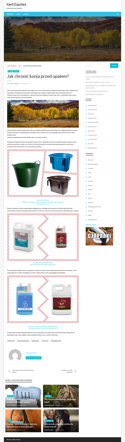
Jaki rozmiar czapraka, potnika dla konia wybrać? (58, 425)
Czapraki (48, 420)
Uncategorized (92, 219)
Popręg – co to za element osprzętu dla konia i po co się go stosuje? (22, 425)
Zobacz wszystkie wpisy (34, 358)
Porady (26, 14)
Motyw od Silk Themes (13, 439)
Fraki (89, 177)
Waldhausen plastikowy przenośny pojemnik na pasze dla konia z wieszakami (43, 202)
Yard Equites (16, 4)
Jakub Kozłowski (14, 83)
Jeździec (10, 14)
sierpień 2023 (92, 105)
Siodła (90, 215)
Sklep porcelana (91, 224)
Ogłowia (90, 202)
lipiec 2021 (91, 131)
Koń (18, 14)
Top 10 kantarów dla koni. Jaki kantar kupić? (60, 400)
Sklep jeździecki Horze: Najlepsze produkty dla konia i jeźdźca (21, 400)
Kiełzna (90, 189)
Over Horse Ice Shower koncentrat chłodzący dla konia (43, 326)
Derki (89, 172)
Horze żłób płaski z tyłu (43, 204)
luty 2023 (91, 114)
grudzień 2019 (92, 148)
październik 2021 (93, 122)
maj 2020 (91, 143)
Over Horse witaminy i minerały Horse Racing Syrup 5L (42, 328)
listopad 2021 (92, 118)
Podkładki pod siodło (94, 207)
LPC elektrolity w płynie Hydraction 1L (43, 262)
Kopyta (90, 198)
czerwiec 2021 (92, 135)
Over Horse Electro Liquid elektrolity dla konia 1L (43, 264)
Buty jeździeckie (93, 164)
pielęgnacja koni (56, 341)
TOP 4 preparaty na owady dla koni (97, 91)
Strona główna (11, 65)
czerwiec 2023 (92, 109)
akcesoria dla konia (23, 341)
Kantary (48, 396)
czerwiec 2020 (92, 139)
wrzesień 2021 (92, 126)
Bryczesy (91, 160)
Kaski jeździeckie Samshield (94, 94)
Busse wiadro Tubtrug (43, 200)
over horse (45, 341)
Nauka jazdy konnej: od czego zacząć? (98, 82)
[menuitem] (10, 14)
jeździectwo (35, 341)
